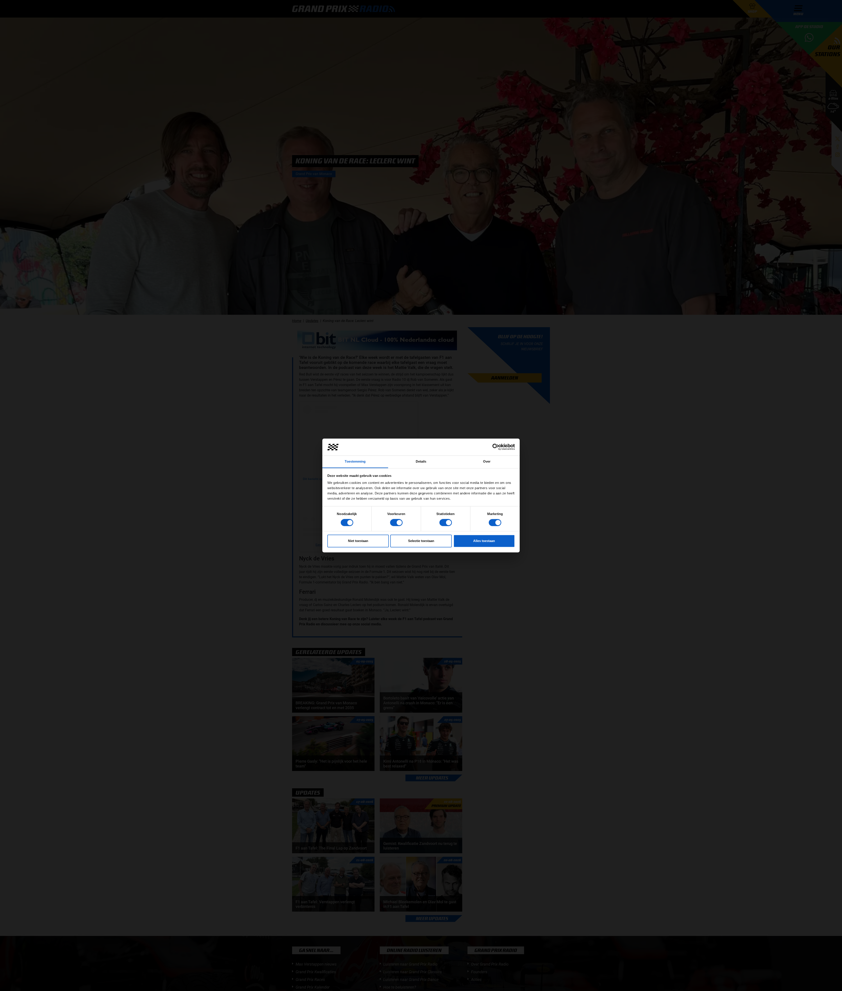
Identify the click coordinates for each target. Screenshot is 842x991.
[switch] (396, 522)
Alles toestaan (484, 541)
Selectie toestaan (421, 541)
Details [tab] (421, 461)
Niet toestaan (358, 541)
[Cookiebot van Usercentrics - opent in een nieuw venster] (495, 447)
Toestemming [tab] (355, 461)
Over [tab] (487, 461)
